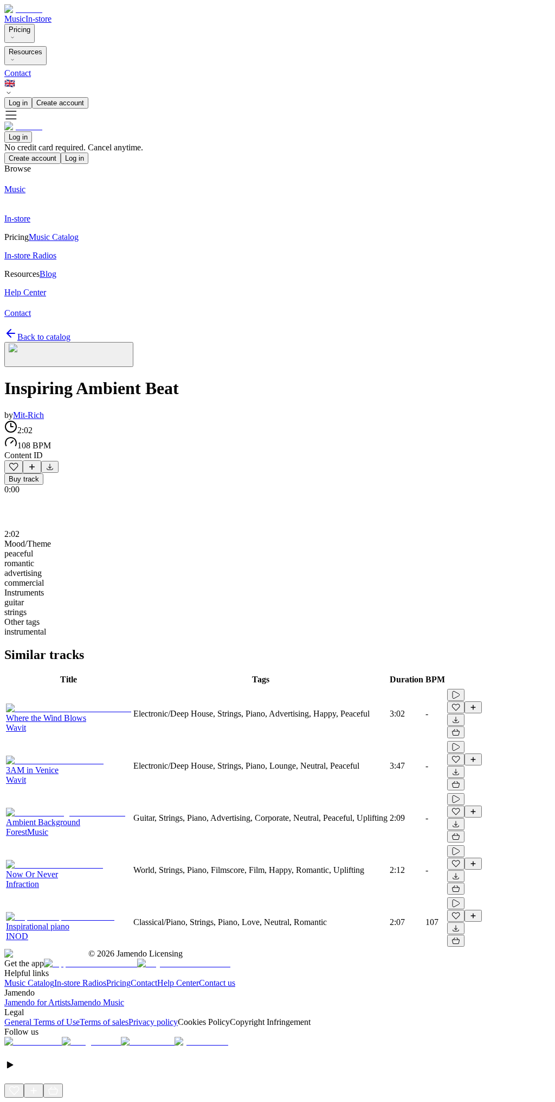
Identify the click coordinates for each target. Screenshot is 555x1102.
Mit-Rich (28, 415)
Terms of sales (104, 1022)
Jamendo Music (97, 1002)
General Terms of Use (42, 1022)
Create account (60, 103)
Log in (18, 103)
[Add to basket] (455, 732)
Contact (17, 73)
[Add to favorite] (13, 466)
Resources (25, 52)
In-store (38, 18)
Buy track (24, 479)
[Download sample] (50, 467)
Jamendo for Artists (37, 1002)
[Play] (68, 354)
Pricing (19, 30)
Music (14, 18)
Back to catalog (43, 336)
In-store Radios (80, 982)
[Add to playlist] (32, 466)
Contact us (217, 982)
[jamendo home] (23, 9)
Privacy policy (153, 1022)
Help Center (178, 982)
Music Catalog (29, 982)
